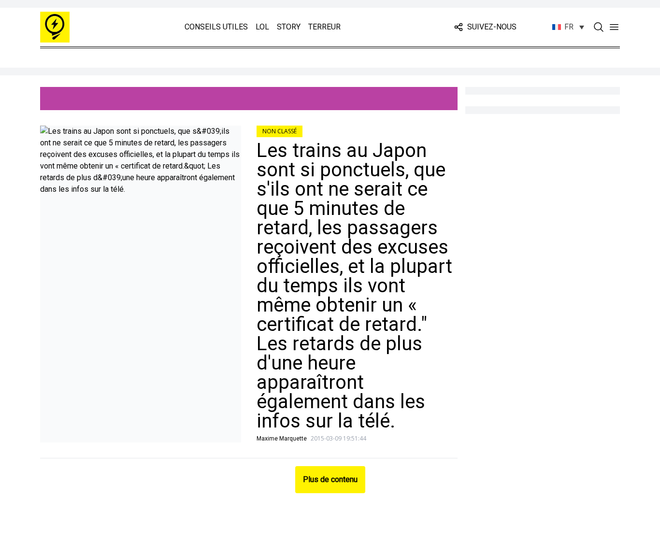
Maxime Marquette (282, 438)
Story (289, 26)
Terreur (324, 26)
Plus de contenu (330, 479)
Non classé (279, 131)
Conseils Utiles (216, 26)
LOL (262, 26)
